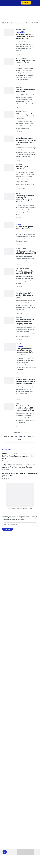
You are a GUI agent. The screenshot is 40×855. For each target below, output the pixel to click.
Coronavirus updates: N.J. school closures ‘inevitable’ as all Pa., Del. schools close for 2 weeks (26, 141)
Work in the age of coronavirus (22, 168)
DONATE (27, 3)
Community (19, 291)
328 (29, 436)
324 (12, 436)
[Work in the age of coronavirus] (9, 170)
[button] (5, 852)
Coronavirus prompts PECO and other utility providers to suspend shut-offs (25, 36)
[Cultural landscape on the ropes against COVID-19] (9, 273)
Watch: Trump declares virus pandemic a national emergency (25, 63)
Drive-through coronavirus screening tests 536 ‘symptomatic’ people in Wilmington (25, 199)
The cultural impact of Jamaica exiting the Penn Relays (24, 295)
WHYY (7, 3)
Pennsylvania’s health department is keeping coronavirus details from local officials (25, 351)
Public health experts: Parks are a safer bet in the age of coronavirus (25, 116)
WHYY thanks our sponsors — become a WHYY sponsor (20, 508)
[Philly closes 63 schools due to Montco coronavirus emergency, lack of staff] (9, 322)
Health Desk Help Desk (22, 23)
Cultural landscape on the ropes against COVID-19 (24, 272)
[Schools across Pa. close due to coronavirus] (9, 93)
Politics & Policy (21, 58)
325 (16, 436)
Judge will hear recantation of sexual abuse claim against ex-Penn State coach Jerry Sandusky (18, 466)
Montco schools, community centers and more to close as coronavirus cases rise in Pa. (25, 381)
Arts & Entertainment (22, 268)
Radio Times (19, 164)
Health (25, 29)
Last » (20, 440)
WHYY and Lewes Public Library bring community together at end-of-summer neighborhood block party (18, 456)
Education (19, 87)
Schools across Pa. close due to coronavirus (25, 90)
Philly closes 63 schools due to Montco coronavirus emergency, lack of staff (25, 321)
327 (25, 436)
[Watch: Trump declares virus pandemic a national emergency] (9, 62)
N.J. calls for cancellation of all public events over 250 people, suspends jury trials (25, 408)
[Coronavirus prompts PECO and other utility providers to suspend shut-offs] (9, 33)
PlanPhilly (19, 29)
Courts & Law (20, 222)
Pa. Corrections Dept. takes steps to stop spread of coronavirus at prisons (25, 229)
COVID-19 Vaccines (8, 23)
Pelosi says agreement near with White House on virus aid (26, 252)
